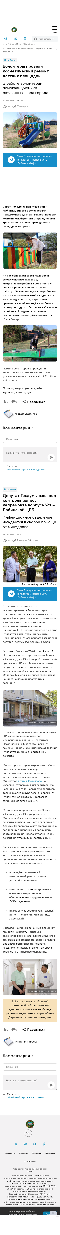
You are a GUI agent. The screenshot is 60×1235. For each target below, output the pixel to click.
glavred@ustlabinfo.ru (17, 1196)
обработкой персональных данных (26, 469)
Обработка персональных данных (30, 1169)
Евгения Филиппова (29, 781)
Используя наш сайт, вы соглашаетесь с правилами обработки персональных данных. (22, 1214)
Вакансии (36, 1153)
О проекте (30, 1161)
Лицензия (50, 1153)
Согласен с (26, 468)
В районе (29, 44)
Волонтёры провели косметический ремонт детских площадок (28, 50)
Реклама (23, 1153)
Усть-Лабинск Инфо (12, 44)
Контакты (10, 1153)
